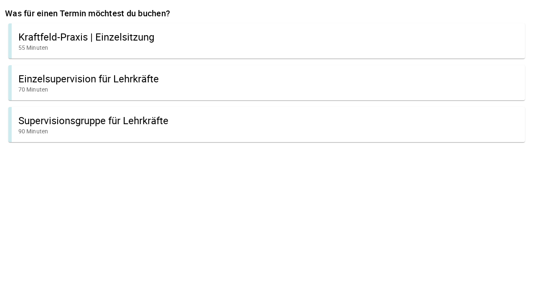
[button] (266, 41)
